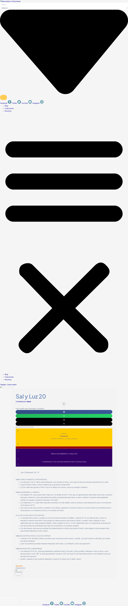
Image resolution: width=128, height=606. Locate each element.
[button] (64, 244)
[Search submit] (3, 97)
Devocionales (21, 568)
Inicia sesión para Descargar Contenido (30, 409)
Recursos (8, 111)
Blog (6, 106)
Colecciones (9, 108)
